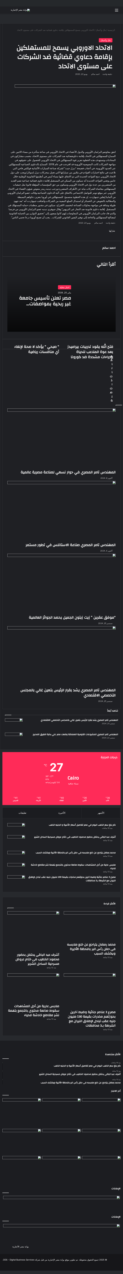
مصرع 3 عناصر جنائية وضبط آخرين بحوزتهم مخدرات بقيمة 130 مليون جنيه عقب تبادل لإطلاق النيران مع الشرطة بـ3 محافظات (72, 879)
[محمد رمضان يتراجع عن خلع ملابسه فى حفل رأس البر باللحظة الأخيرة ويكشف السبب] (16, 856)
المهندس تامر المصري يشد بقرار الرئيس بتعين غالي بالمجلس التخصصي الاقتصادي (79, 720)
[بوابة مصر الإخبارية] (20, 10)
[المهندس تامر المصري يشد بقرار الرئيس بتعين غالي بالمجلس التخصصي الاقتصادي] (14, 724)
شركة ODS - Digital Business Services (21, 1259)
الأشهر (101, 812)
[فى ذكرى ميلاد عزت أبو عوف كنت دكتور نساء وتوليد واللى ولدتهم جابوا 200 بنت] (101, 1139)
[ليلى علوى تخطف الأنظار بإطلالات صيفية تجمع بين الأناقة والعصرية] (21, 1166)
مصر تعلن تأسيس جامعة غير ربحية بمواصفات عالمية (45, 304)
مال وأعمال (106, 40)
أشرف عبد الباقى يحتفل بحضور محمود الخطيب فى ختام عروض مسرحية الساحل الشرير (75, 837)
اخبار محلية (64, 287)
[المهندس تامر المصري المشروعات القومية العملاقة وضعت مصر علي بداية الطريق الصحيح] (14, 739)
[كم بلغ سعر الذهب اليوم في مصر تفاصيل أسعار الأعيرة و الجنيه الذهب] (16, 828)
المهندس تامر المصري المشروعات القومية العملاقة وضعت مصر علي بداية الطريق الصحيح (75, 734)
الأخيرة (61, 812)
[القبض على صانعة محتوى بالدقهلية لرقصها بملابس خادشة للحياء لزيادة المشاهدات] (61, 1167)
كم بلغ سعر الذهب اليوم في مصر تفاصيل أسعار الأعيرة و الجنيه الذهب (82, 825)
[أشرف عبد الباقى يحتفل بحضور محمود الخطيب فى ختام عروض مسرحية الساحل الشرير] (16, 842)
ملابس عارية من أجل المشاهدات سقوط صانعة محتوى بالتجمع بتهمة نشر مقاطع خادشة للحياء (73, 867)
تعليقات (22, 812)
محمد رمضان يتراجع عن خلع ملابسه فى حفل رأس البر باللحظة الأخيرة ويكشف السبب (76, 853)
